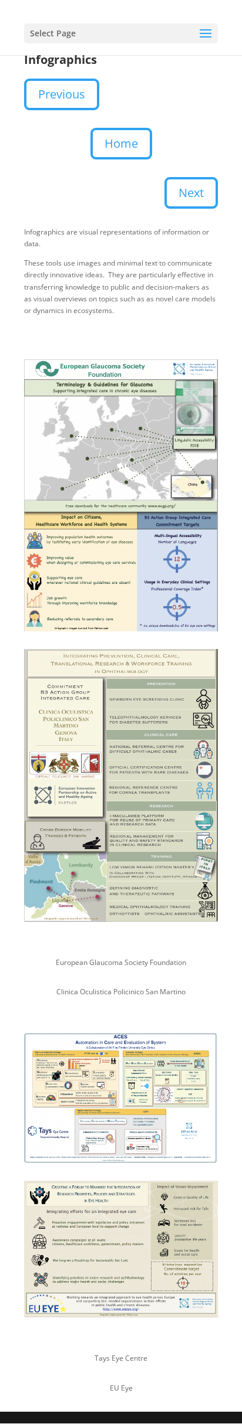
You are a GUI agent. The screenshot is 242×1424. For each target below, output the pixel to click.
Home (121, 143)
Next (191, 192)
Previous (61, 94)
